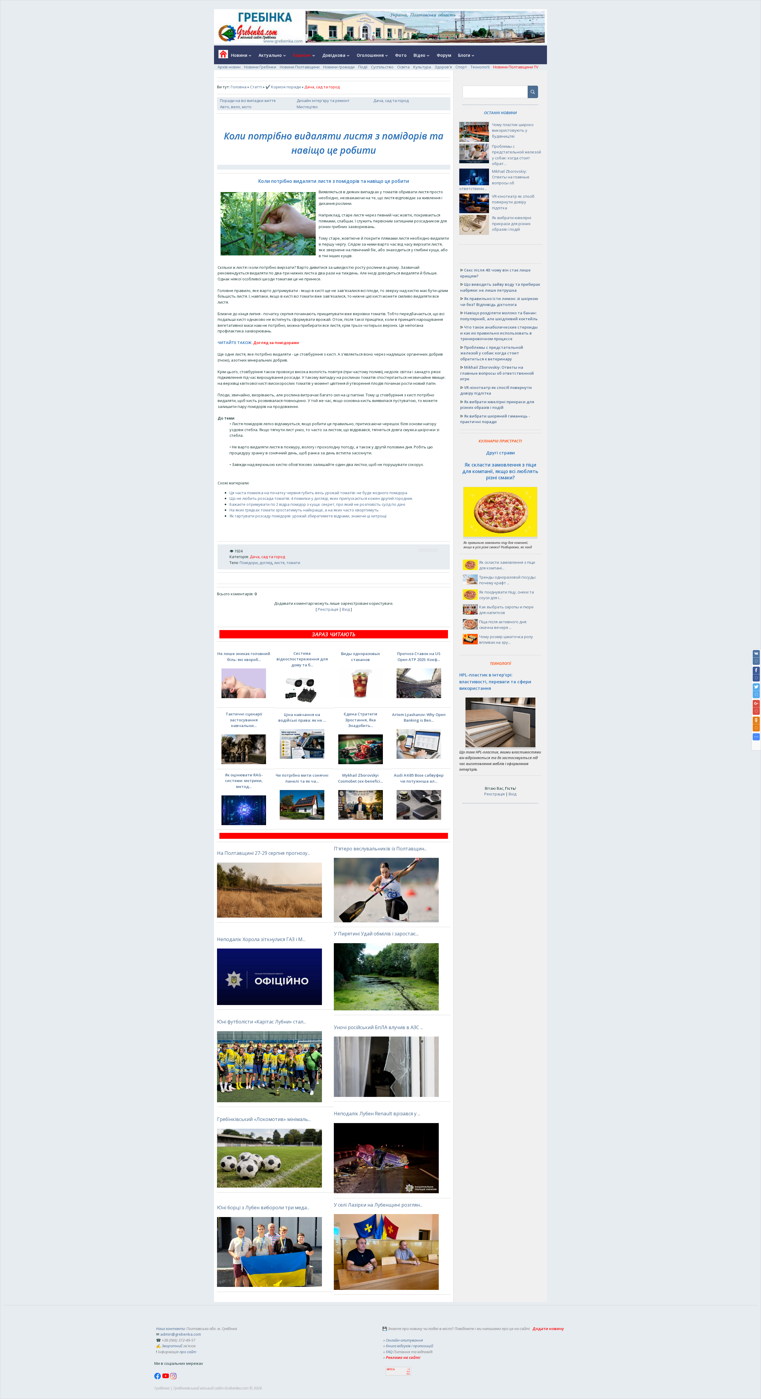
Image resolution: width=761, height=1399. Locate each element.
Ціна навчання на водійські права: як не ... (302, 717)
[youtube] (166, 1378)
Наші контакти (170, 1328)
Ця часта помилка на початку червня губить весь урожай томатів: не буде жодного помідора (318, 492)
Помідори (249, 562)
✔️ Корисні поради (283, 87)
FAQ (389, 1351)
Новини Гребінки (260, 67)
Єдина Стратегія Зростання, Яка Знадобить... (360, 719)
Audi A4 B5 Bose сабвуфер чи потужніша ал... (419, 778)
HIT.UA (391, 1369)
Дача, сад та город (391, 100)
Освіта (403, 67)
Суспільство (382, 67)
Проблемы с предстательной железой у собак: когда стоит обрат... (516, 155)
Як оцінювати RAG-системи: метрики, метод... (244, 780)
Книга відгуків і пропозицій (409, 1345)
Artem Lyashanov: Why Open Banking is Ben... (419, 717)
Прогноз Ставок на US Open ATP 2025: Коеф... (419, 656)
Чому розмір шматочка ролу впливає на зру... (506, 639)
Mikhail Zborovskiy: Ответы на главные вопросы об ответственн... (494, 180)
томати (293, 562)
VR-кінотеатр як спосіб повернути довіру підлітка (513, 202)
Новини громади (339, 67)
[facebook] (158, 1378)
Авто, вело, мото (235, 106)
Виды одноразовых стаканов (360, 656)
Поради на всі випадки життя (248, 100)
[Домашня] (221, 56)
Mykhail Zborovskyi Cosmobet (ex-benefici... (360, 778)
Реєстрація (328, 609)
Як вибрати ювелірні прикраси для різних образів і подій (511, 223)
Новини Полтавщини (300, 67)
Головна (238, 87)
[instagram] (173, 1378)
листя (279, 562)
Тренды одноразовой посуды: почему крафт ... (507, 580)
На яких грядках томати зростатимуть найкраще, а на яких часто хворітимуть (304, 510)
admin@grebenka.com (180, 1334)
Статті (256, 87)
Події (362, 67)
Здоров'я (443, 67)
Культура (422, 67)
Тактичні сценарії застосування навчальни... (244, 719)
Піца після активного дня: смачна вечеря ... (503, 624)
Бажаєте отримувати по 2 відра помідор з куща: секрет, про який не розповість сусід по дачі (317, 504)
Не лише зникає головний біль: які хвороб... (243, 656)
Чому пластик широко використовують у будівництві (513, 130)
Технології (480, 67)
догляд (266, 562)
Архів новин (229, 67)
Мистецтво (307, 106)
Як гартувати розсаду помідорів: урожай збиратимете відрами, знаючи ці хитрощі (307, 516)
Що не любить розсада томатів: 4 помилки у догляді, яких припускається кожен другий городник (321, 498)
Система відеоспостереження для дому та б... (302, 659)
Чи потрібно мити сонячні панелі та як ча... (302, 778)
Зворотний (172, 1345)
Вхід (346, 609)
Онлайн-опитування (404, 1340)
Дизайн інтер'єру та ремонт (323, 100)
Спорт (461, 67)
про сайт (188, 1351)
